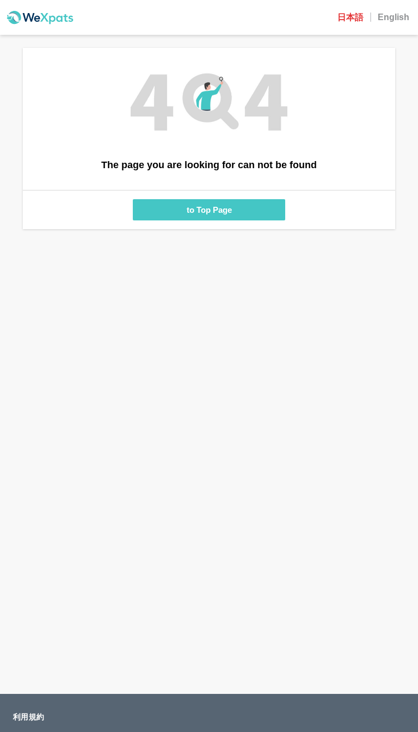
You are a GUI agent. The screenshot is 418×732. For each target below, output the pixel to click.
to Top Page (209, 209)
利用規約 (28, 716)
